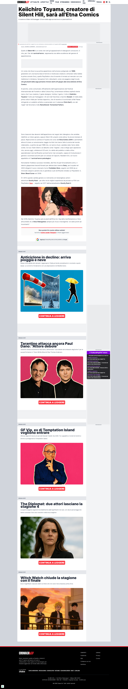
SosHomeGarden (65, 670)
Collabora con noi (86, 661)
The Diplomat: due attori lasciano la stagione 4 (52, 505)
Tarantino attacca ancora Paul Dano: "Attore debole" (47, 344)
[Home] (23, 2)
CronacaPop (50, 670)
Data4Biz (57, 670)
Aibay (72, 670)
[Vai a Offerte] (104, 2)
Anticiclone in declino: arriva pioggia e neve (46, 258)
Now (31, 183)
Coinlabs (77, 670)
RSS (82, 658)
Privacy (98, 655)
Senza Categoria (73, 46)
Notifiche (83, 664)
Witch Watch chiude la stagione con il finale (48, 579)
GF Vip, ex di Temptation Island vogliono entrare (48, 431)
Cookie (98, 658)
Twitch (104, 353)
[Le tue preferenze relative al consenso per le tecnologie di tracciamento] (2, 686)
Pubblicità (83, 655)
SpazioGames (42, 670)
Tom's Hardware (33, 670)
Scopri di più (64, 44)
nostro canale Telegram (48, 232)
